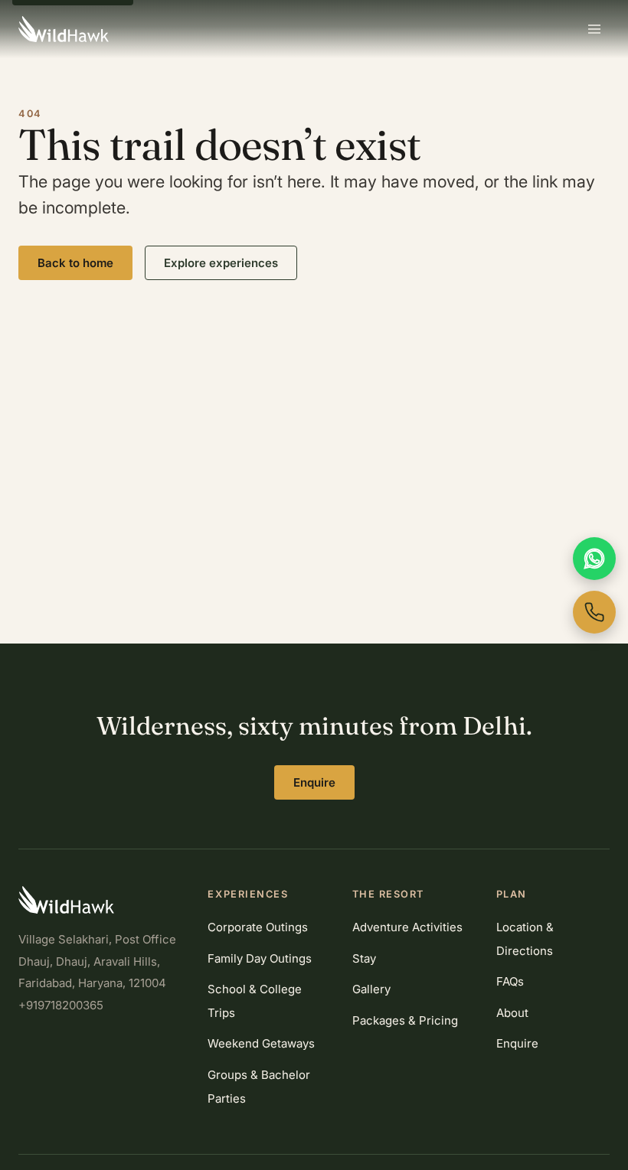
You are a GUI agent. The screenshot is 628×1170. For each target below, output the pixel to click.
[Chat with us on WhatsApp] (594, 558)
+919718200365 (60, 1005)
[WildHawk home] (63, 29)
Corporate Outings (258, 927)
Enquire (314, 782)
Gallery (371, 989)
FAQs (510, 981)
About (512, 1012)
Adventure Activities (407, 927)
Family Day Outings (260, 958)
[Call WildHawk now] (594, 612)
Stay (364, 958)
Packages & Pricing (405, 1020)
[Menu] (594, 29)
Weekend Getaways (261, 1043)
